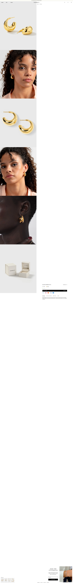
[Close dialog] (71, 567)
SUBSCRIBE (53, 579)
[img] (63, 284)
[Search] (65, 2)
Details (43, 295)
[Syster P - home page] (36, 2)
